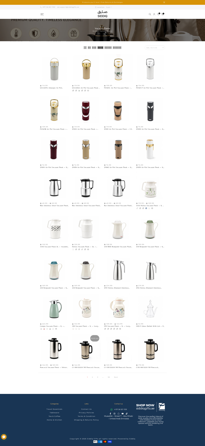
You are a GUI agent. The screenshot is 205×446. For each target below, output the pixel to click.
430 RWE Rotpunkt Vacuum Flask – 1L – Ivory (117, 247)
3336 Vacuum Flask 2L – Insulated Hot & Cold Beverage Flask (54, 247)
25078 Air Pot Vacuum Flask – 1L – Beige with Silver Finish (85, 167)
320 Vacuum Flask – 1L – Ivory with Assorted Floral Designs (85, 326)
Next (116, 377)
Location (101, 7)
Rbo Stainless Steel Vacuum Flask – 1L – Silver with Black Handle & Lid (54, 206)
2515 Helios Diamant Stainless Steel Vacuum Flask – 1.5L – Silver (116, 288)
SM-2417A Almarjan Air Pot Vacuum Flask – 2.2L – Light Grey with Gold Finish (54, 88)
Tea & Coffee (54, 416)
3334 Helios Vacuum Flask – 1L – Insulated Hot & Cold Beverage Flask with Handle (150, 206)
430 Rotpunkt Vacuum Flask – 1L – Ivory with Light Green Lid (149, 247)
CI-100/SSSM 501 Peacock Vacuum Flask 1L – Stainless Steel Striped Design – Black (86, 368)
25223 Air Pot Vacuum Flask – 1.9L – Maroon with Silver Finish (85, 129)
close (41, 2)
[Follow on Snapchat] (118, 413)
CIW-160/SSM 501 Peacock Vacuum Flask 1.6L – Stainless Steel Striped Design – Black (148, 368)
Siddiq (132, 439)
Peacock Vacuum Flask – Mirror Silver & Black (53, 368)
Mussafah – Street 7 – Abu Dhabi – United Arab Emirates (118, 417)
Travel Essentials (54, 409)
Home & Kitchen (54, 420)
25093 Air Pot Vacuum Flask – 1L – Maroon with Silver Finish (53, 167)
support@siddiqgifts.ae (69, 7)
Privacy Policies (86, 413)
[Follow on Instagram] (114, 413)
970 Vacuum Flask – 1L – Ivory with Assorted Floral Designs (117, 326)
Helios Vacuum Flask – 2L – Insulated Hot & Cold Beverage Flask (85, 247)
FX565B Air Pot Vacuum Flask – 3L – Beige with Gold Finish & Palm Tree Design (53, 129)
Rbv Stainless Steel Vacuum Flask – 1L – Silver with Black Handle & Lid (86, 206)
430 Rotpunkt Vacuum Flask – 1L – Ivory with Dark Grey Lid (85, 288)
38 (109, 377)
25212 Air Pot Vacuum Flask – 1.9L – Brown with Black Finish (118, 129)
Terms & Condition (86, 416)
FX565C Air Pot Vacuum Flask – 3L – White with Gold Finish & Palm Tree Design (117, 88)
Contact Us (86, 409)
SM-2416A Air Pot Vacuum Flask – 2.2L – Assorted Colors (86, 88)
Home (95, 31)
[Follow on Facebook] (110, 413)
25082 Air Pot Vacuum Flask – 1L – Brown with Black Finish (118, 167)
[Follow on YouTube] (123, 413)
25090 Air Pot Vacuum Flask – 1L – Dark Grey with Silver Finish (150, 129)
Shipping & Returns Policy (86, 420)
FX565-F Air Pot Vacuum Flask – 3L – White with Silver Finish (149, 88)
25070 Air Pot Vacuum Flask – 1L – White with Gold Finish (149, 167)
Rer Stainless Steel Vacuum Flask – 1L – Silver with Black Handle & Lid (118, 206)
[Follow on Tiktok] (127, 413)
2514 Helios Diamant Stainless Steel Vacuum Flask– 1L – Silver (149, 288)
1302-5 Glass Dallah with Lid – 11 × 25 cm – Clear (150, 326)
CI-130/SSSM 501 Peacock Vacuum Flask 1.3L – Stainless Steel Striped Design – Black (118, 368)
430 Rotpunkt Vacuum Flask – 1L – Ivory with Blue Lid (53, 288)
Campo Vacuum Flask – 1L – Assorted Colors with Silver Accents (52, 326)
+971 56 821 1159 (49, 7)
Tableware (54, 413)
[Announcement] (102, 2)
